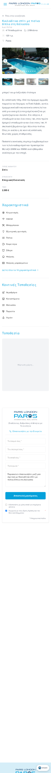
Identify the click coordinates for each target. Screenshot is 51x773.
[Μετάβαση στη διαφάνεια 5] (26, 71)
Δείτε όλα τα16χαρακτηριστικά (19, 270)
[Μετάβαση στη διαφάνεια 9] (34, 71)
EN (45, 4)
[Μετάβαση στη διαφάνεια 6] (28, 71)
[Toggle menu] (5, 4)
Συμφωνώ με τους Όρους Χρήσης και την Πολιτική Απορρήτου (27, 512)
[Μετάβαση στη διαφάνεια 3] (22, 71)
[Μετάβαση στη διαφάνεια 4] (24, 71)
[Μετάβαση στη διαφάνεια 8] (32, 71)
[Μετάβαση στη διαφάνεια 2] (20, 71)
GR (48, 4)
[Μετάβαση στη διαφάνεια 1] (17, 71)
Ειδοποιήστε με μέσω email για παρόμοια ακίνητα (25, 506)
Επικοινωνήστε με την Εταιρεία (27, 431)
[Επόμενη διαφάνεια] (46, 61)
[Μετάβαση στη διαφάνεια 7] (30, 71)
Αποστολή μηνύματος (26, 495)
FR (42, 4)
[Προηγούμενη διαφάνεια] (5, 61)
